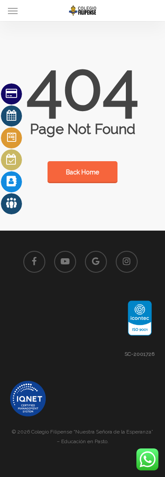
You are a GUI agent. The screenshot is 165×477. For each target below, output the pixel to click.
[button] (13, 10)
